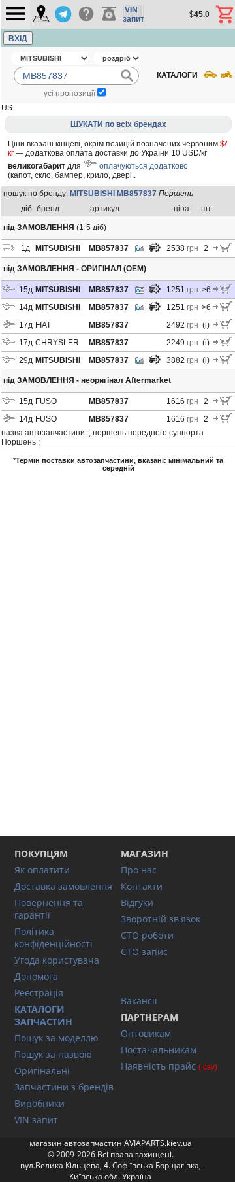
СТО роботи (147, 935)
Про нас (139, 870)
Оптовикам (146, 1033)
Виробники (39, 1103)
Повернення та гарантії (48, 908)
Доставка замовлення (63, 886)
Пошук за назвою (53, 1054)
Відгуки (137, 902)
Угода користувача (56, 960)
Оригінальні (42, 1070)
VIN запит (36, 1119)
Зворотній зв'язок (160, 919)
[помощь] (85, 14)
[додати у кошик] (222, 249)
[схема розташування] (155, 251)
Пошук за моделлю (56, 1038)
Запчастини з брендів (64, 1087)
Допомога (36, 976)
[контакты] (41, 14)
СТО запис (144, 951)
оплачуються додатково (143, 166)
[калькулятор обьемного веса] (109, 14)
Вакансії (139, 1000)
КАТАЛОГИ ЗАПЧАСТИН (43, 1015)
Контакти (142, 886)
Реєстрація (38, 993)
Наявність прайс (158, 1066)
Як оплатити (42, 870)
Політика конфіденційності (53, 937)
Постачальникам (158, 1049)
